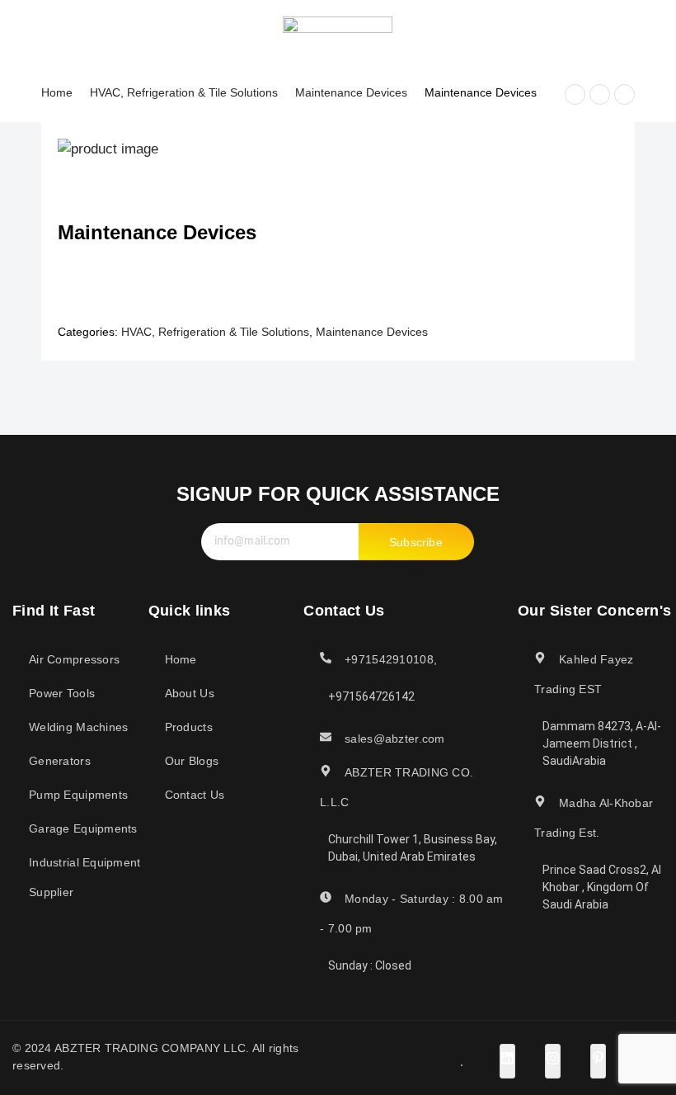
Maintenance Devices (351, 92)
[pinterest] (607, 32)
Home (57, 92)
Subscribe (416, 542)
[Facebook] (520, 32)
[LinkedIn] (549, 32)
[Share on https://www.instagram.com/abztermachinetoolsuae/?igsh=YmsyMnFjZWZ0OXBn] (553, 1061)
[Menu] (23, 32)
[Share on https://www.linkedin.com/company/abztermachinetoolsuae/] (507, 1061)
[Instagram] (578, 32)
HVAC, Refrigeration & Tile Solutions (184, 92)
